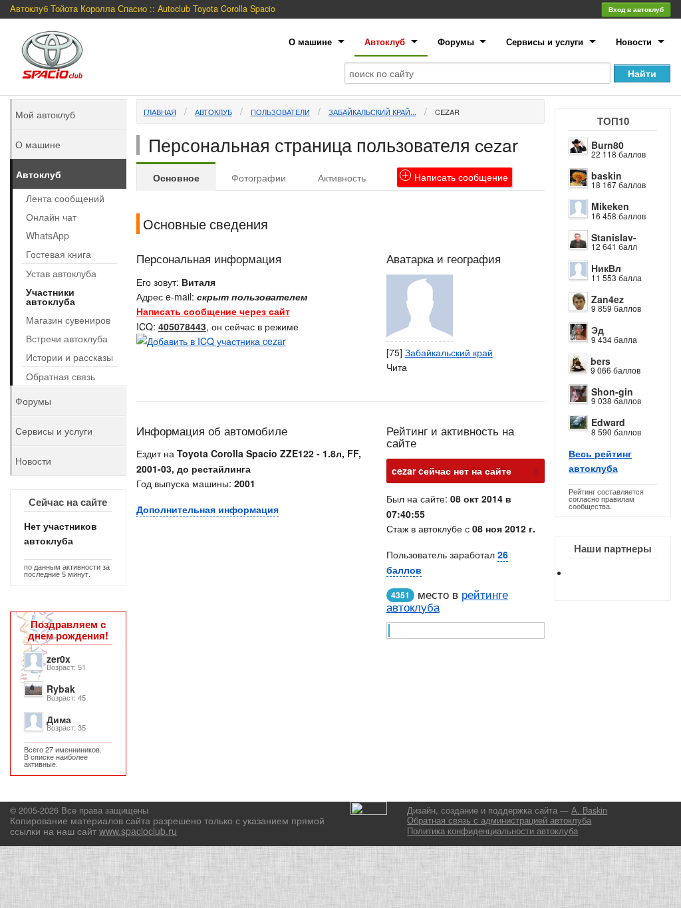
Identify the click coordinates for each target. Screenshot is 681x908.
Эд (597, 329)
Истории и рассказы (69, 357)
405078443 (182, 326)
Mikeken (610, 206)
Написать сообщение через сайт (213, 311)
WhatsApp (47, 235)
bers (601, 361)
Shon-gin (612, 391)
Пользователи (280, 111)
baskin (606, 175)
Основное (176, 177)
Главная (160, 111)
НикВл (606, 268)
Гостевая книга (58, 254)
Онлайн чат (51, 216)
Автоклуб (384, 41)
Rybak (61, 688)
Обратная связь (60, 376)
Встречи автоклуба (67, 338)
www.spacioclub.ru (138, 831)
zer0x (58, 658)
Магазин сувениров (68, 319)
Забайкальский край (449, 352)
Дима (59, 719)
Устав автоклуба (61, 273)
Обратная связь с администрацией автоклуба (499, 820)
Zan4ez (607, 299)
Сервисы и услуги (544, 41)
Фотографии (258, 177)
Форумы (456, 41)
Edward (608, 422)
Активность (342, 177)
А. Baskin (589, 810)
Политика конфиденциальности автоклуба (492, 831)
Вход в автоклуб (636, 9)
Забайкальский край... (372, 111)
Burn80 (607, 145)
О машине (310, 41)
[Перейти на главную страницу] (52, 55)
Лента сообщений (65, 198)
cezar (447, 111)
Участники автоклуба (50, 296)
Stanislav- (613, 237)
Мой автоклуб (45, 114)
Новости (634, 41)
